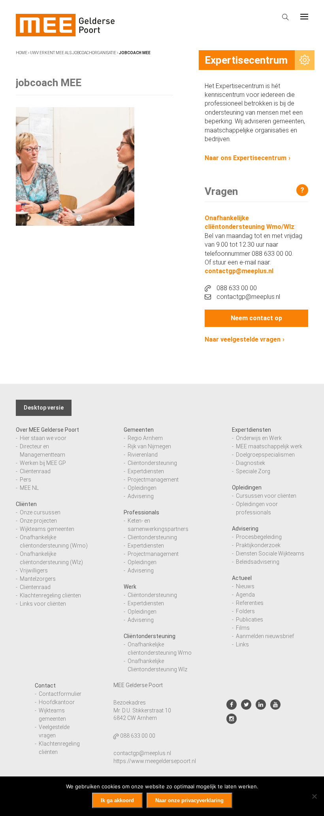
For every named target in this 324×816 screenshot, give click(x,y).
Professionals (141, 512)
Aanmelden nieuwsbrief (265, 636)
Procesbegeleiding (259, 537)
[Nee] (314, 796)
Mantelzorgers (38, 579)
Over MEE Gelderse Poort (47, 430)
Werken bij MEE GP (43, 463)
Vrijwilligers (34, 570)
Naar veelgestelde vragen (243, 339)
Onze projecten (38, 521)
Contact (45, 685)
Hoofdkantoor (57, 702)
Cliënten (26, 504)
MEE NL (29, 488)
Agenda (245, 594)
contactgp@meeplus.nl (239, 271)
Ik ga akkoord (117, 800)
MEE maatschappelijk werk (269, 446)
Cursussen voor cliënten (266, 496)
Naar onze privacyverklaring (189, 800)
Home (21, 53)
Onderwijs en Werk (259, 438)
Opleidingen (142, 488)
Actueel (242, 578)
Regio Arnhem (145, 438)
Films (243, 628)
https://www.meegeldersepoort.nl (154, 761)
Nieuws (245, 586)
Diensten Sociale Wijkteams (270, 553)
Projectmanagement (153, 479)
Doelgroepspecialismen (265, 454)
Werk (130, 587)
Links (242, 644)
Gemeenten (139, 430)
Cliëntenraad (35, 471)
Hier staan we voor (43, 438)
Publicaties (249, 619)
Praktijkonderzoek (258, 545)
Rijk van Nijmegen (149, 446)
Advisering (141, 496)
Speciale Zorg (253, 471)
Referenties (250, 603)
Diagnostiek (250, 463)
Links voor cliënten (43, 604)
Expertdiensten (146, 471)
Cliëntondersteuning (152, 463)
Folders (245, 611)
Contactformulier (60, 694)
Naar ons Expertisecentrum (245, 158)
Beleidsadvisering (257, 562)
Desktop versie (44, 407)
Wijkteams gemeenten (47, 529)
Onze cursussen (40, 512)
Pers (25, 479)
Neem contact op (256, 318)
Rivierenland (143, 454)
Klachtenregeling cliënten (50, 595)
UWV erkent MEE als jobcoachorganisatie (73, 53)
